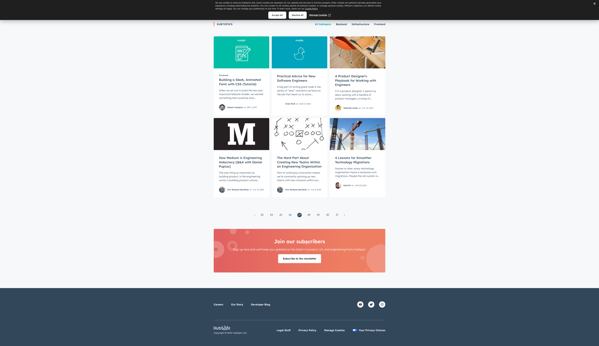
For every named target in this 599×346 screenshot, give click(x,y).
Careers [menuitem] (218, 304)
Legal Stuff (284, 330)
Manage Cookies (318, 15)
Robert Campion (235, 107)
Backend (341, 24)
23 (262, 215)
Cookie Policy (311, 8)
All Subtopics (323, 24)
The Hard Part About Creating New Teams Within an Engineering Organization (299, 162)
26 (290, 215)
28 (308, 215)
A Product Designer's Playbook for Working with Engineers (355, 80)
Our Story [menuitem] (237, 304)
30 (327, 215)
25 (280, 215)
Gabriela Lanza (350, 108)
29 (318, 215)
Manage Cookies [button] (334, 330)
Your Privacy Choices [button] (372, 330)
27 (299, 215)
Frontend (379, 24)
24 (271, 215)
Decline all (297, 15)
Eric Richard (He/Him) (238, 189)
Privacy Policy (307, 330)
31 (337, 215)
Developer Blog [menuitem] (260, 304)
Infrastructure (360, 24)
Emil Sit (347, 185)
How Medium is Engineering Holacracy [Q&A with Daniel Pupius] (240, 162)
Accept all (277, 15)
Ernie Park (290, 103)
